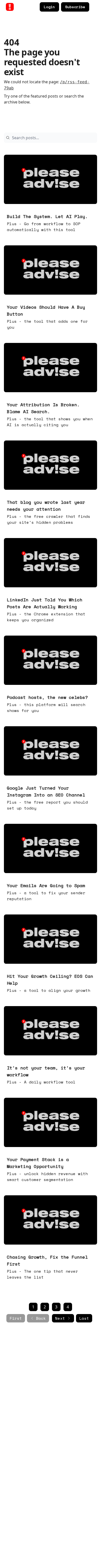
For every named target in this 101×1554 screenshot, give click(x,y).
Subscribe (75, 6)
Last (84, 1318)
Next (60, 1318)
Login (49, 6)
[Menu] (94, 6)
